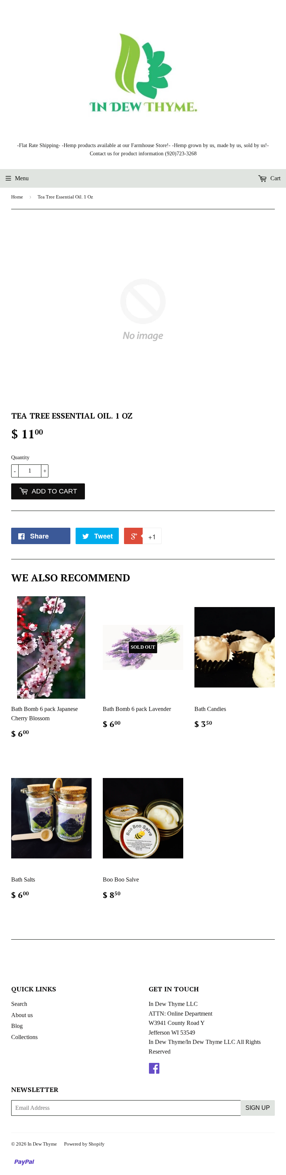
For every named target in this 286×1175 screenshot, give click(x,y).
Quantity (20, 457)
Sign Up (257, 1108)
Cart (274, 178)
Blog (17, 1026)
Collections (24, 1037)
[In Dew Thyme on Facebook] (154, 1070)
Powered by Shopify (84, 1144)
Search (19, 1004)
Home (17, 197)
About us (22, 1015)
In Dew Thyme (42, 1144)
